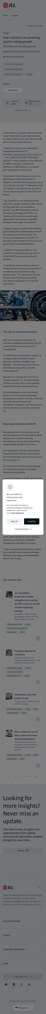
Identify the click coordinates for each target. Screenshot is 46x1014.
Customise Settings (23, 529)
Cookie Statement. (17, 513)
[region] (23, 507)
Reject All (14, 521)
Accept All (32, 521)
